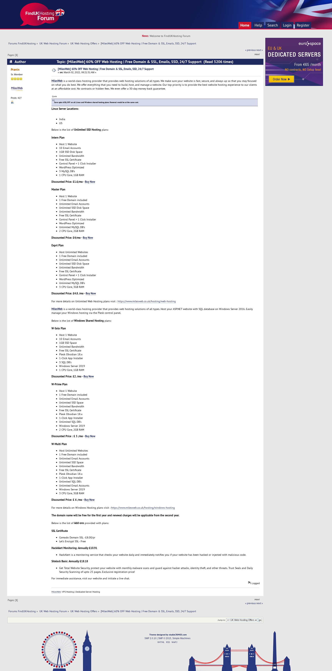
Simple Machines (181, 638)
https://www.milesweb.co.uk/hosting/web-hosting (147, 301)
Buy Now (90, 182)
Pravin (15, 69)
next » (259, 49)
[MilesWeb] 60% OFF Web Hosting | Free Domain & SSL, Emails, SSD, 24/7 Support (106, 69)
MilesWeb (57, 81)
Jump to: (221, 620)
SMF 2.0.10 (150, 638)
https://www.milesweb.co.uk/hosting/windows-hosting (143, 507)
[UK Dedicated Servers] (294, 85)
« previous (250, 49)
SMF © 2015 (164, 638)
